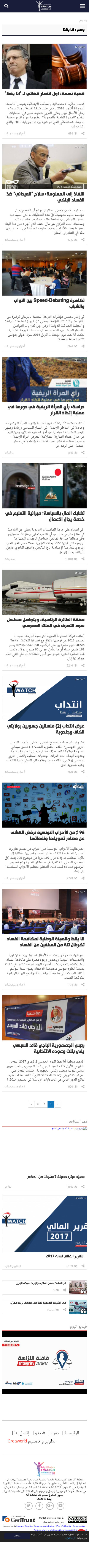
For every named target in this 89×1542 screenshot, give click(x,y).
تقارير (8, 1187)
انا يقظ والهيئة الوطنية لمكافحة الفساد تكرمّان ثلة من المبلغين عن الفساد (45, 942)
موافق (17, 1536)
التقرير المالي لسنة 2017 (65, 1256)
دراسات (9, 452)
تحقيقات (10, 559)
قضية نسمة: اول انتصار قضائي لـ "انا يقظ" (44, 94)
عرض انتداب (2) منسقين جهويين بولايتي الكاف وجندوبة (45, 729)
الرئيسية (71, 1433)
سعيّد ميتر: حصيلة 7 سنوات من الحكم (55, 1177)
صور (55, 1433)
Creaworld (17, 1441)
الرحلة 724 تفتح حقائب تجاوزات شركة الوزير (41, 1283)
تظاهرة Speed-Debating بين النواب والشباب (49, 304)
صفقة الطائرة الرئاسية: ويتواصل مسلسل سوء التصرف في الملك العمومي (45, 623)
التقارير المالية (13, 1266)
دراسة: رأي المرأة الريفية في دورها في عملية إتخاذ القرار (46, 410)
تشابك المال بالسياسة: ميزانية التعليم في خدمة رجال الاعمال (44, 516)
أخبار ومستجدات (15, 133)
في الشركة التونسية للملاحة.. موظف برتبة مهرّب (38, 1302)
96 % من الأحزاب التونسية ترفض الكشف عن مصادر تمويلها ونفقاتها (47, 836)
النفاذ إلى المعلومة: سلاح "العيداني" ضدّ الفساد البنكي (45, 197)
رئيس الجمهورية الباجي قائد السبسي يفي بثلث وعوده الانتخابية (48, 1049)
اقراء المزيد (70, 1538)
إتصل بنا (21, 1433)
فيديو (40, 1433)
